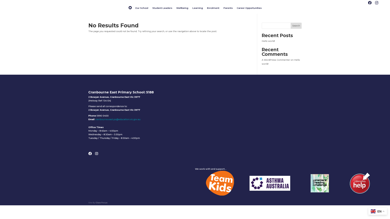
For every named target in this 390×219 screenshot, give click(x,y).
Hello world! (268, 41)
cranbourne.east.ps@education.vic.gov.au (117, 119)
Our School (141, 8)
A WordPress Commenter (276, 60)
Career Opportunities (249, 8)
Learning (197, 8)
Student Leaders (162, 8)
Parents (228, 8)
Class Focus (101, 203)
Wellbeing (182, 8)
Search (296, 25)
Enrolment (213, 8)
